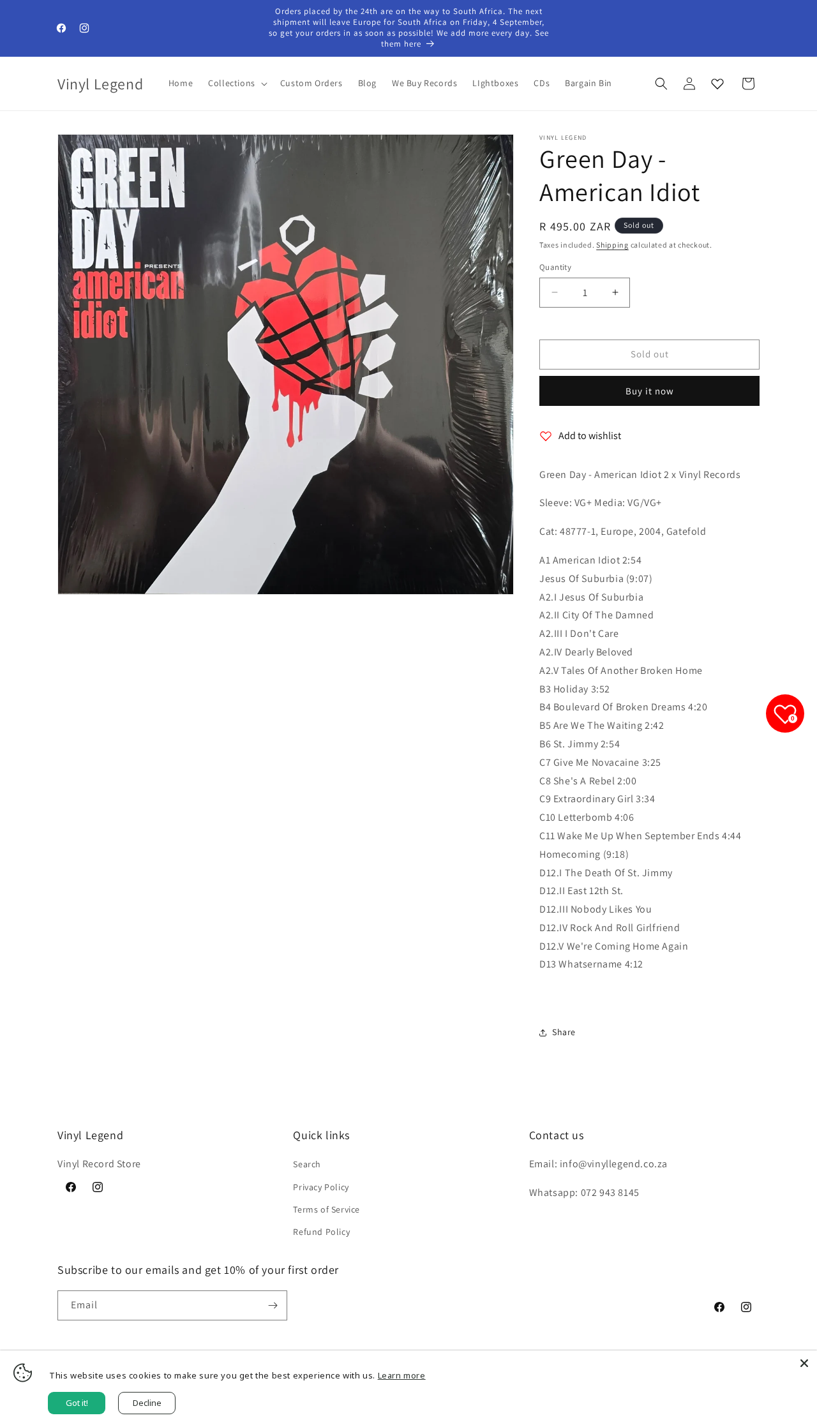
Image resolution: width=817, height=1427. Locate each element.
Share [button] (564, 1032)
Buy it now (650, 391)
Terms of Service (326, 1209)
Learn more (402, 1375)
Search (307, 1164)
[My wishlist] (717, 84)
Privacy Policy (321, 1187)
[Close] (804, 1363)
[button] (236, 83)
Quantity (555, 267)
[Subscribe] (273, 1305)
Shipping (612, 245)
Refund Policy (321, 1231)
